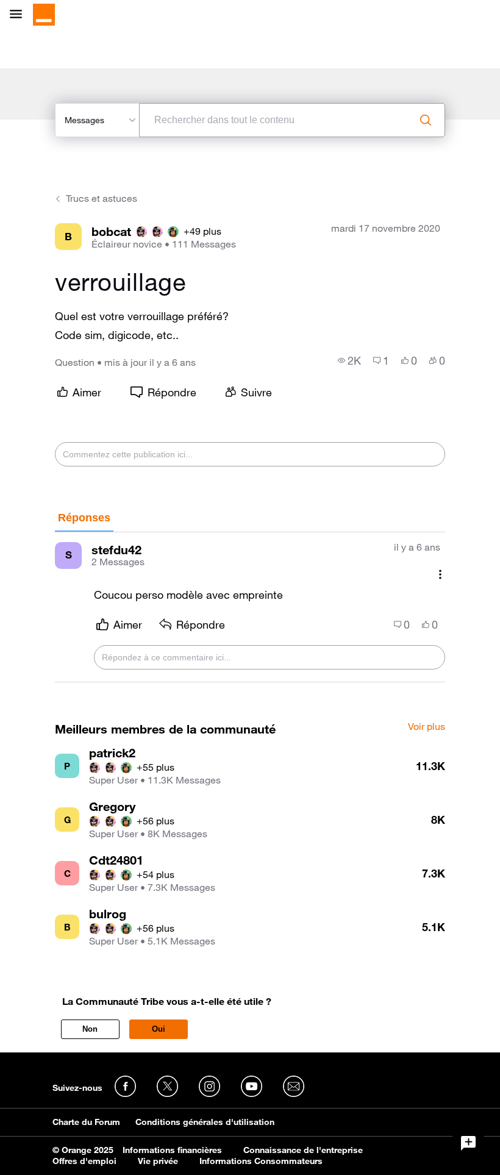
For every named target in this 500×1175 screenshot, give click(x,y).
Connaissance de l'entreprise (303, 1150)
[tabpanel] (250, 607)
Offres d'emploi (84, 1160)
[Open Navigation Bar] (19, 15)
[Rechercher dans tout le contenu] (425, 120)
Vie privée (158, 1160)
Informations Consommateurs (261, 1160)
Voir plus (426, 726)
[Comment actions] (440, 574)
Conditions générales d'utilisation (204, 1121)
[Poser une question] (468, 1143)
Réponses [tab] (84, 518)
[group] (349, 360)
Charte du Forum (86, 1121)
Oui (158, 1029)
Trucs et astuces (101, 198)
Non (90, 1029)
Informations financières (172, 1150)
